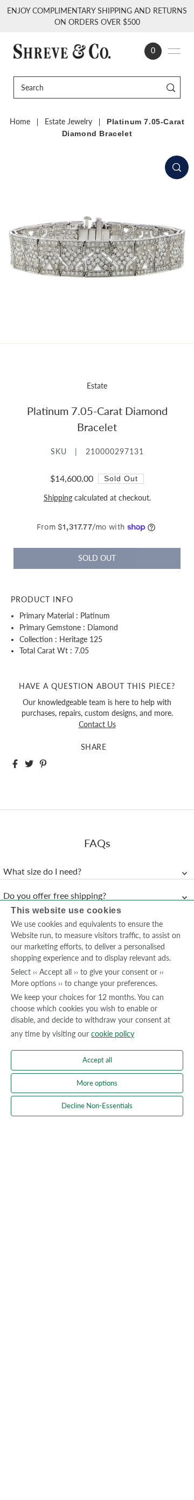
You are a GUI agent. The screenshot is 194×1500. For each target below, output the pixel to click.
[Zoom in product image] (177, 167)
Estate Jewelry (68, 121)
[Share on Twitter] (29, 763)
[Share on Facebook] (15, 763)
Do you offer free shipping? (54, 895)
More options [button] (97, 1083)
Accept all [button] (97, 1059)
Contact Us (97, 724)
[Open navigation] (174, 51)
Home (20, 121)
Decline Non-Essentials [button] (97, 1105)
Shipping (58, 498)
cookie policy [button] (112, 1033)
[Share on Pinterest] (43, 763)
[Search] (171, 87)
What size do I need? (42, 871)
